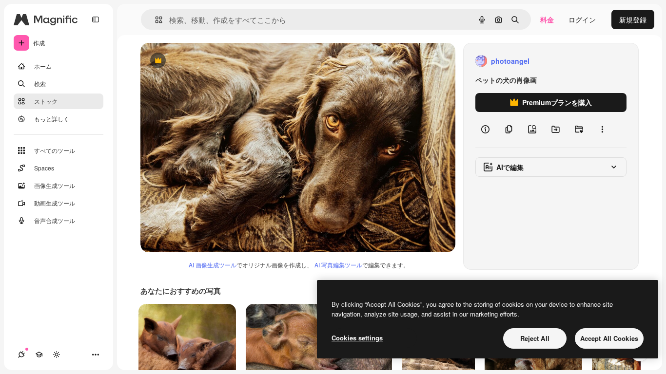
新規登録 (632, 19)
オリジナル (207, 61)
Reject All (534, 338)
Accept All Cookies (609, 338)
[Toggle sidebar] (95, 19)
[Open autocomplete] (154, 19)
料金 (547, 19)
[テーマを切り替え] (56, 354)
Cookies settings (357, 337)
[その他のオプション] (602, 129)
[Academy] (39, 354)
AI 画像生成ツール (212, 265)
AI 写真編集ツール (338, 265)
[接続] (21, 354)
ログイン (582, 19)
